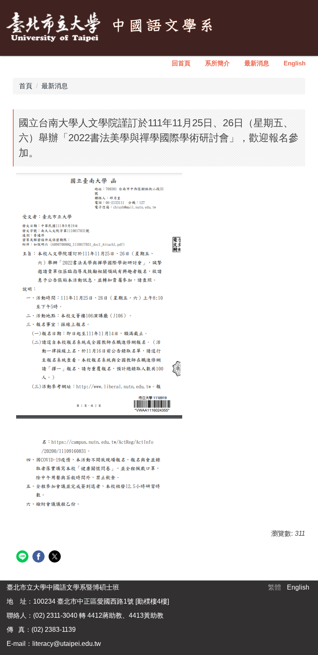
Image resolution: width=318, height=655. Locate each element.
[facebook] (39, 557)
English (295, 63)
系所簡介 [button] (217, 63)
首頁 (25, 85)
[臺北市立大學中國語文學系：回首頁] (112, 27)
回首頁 (181, 63)
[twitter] (55, 557)
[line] (23, 557)
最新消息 (256, 63)
